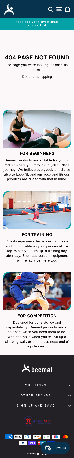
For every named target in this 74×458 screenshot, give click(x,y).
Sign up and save (36, 405)
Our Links (36, 385)
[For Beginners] (37, 129)
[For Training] (37, 210)
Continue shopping (37, 77)
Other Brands (36, 395)
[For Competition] (37, 291)
